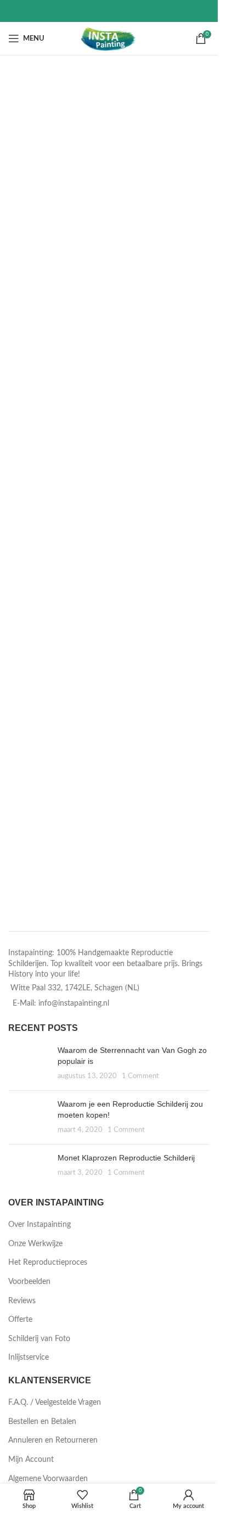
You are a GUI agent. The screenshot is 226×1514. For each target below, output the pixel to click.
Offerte (20, 1320)
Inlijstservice (28, 1357)
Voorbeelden (29, 1282)
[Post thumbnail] (28, 1063)
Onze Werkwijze (35, 1244)
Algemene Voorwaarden (48, 1479)
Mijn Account (31, 1459)
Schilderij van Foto (39, 1339)
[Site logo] (109, 38)
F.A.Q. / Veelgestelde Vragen (54, 1402)
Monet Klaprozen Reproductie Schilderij (126, 1157)
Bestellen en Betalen (42, 1422)
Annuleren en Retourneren (53, 1440)
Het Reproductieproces (47, 1262)
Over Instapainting (39, 1225)
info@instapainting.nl (73, 1003)
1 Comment (140, 1076)
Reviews (22, 1301)
